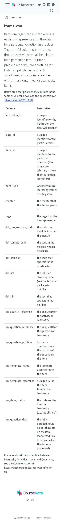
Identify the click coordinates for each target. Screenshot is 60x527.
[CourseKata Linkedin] (49, 4)
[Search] (52, 10)
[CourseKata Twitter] (39, 4)
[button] (6, 17)
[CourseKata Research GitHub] (44, 4)
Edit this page (23, 517)
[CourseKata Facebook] (53, 4)
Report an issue (44, 517)
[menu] (7, 5)
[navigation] (40, 17)
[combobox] (52, 10)
